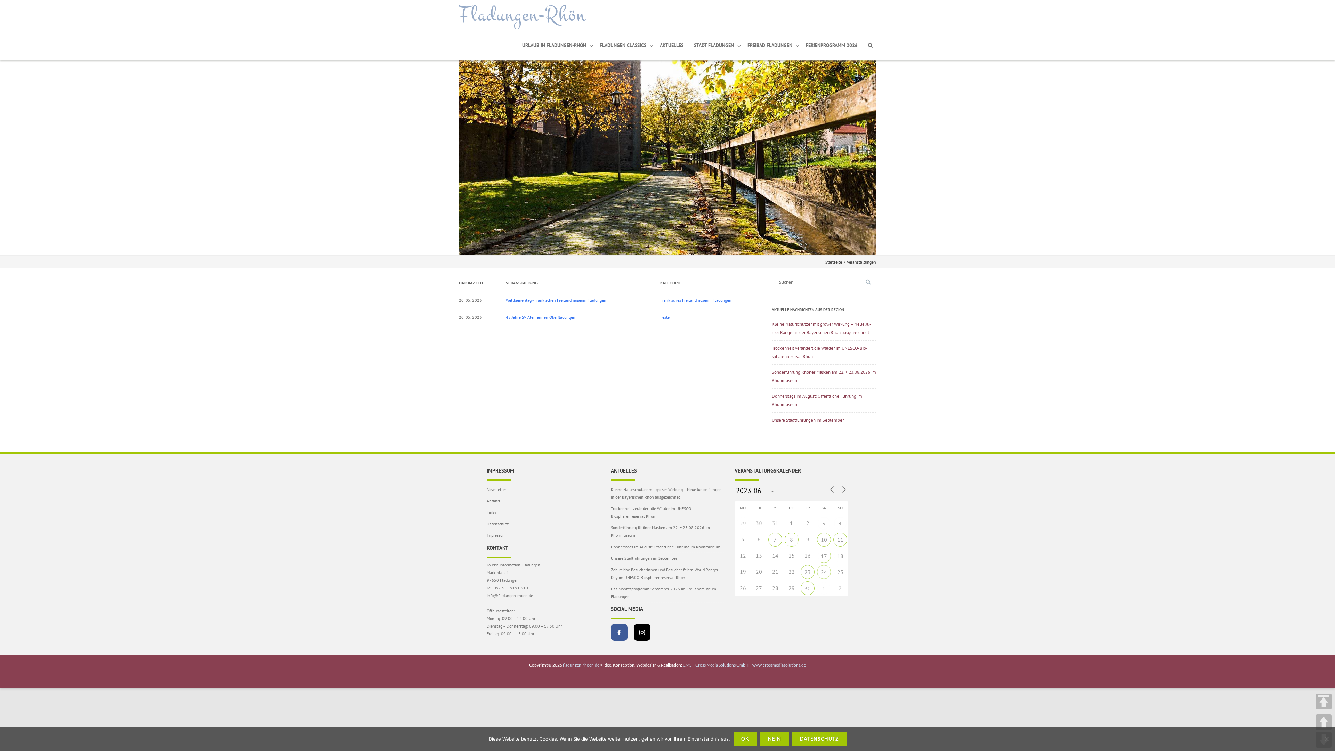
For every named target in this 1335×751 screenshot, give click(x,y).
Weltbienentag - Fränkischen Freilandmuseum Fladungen (556, 300)
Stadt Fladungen (714, 45)
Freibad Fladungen (769, 45)
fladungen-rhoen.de (581, 665)
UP (1324, 722)
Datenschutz (498, 523)
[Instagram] (642, 632)
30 (807, 588)
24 (824, 571)
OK (745, 739)
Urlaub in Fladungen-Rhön (554, 45)
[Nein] (1326, 738)
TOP (1324, 701)
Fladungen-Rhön (522, 15)
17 (824, 555)
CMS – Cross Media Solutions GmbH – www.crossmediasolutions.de (744, 665)
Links (491, 512)
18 (840, 555)
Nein (774, 739)
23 (807, 571)
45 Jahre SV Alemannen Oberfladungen (540, 317)
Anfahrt (493, 500)
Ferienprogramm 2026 (832, 45)
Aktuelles (671, 45)
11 (840, 539)
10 (824, 539)
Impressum (496, 535)
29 (743, 523)
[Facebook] (619, 632)
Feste (665, 317)
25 (840, 571)
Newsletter (496, 489)
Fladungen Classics (623, 45)
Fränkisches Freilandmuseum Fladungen (695, 300)
